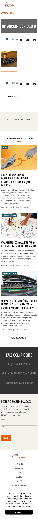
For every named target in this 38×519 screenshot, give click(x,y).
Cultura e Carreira (19, 485)
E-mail (3, 426)
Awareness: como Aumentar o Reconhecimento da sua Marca (18, 244)
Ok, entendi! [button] (19, 512)
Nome (3, 419)
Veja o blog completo (18, 337)
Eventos (5, 147)
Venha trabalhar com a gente (19, 373)
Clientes (19, 477)
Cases (19, 472)
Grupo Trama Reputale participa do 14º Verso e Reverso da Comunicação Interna (15, 180)
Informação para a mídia (19, 383)
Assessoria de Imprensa (9, 215)
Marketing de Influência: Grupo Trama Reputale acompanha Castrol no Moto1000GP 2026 (19, 304)
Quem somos (19, 464)
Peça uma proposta (19, 364)
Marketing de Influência (9, 273)
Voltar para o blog (8, 13)
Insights (19, 481)
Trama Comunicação (22, 207)
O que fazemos (19, 468)
